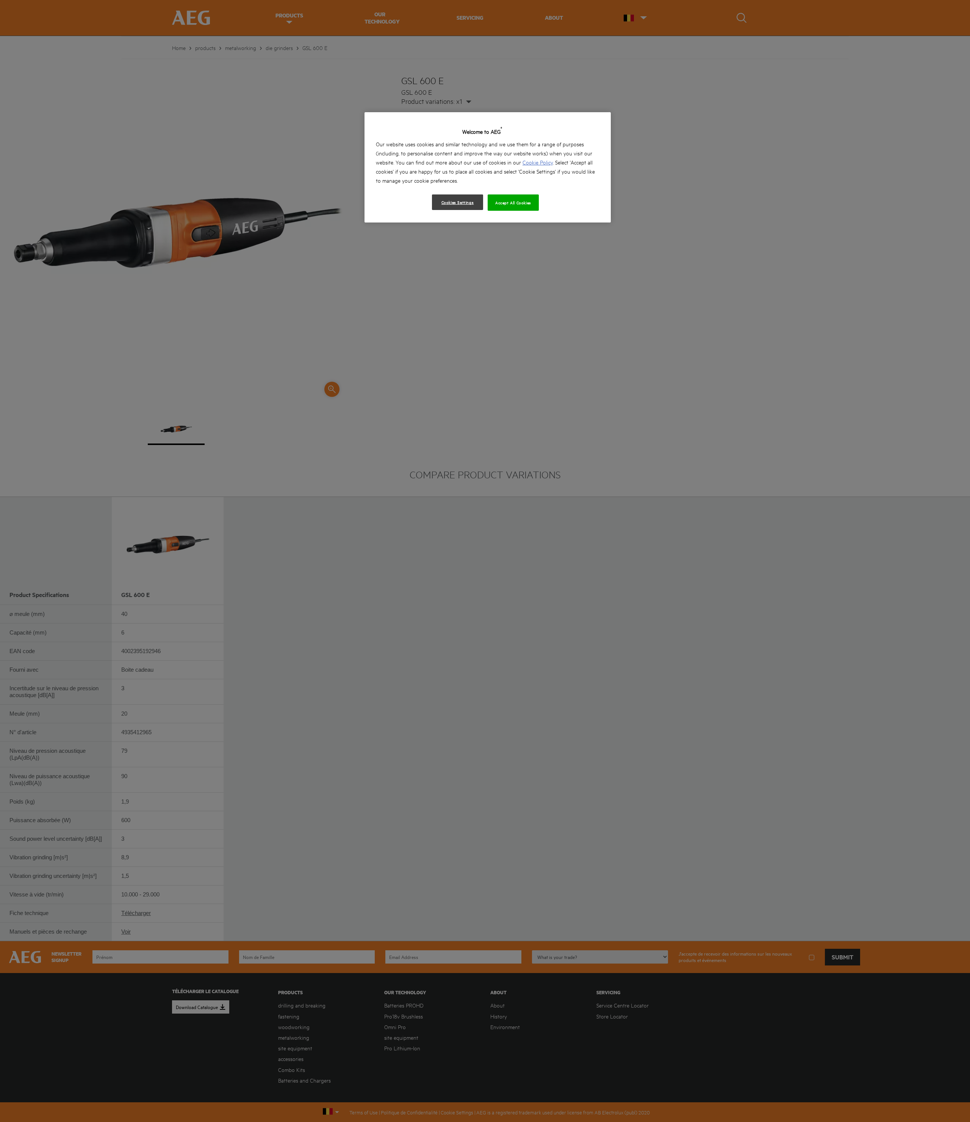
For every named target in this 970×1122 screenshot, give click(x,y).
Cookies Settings (457, 202)
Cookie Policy (538, 162)
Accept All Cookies (513, 202)
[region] (488, 167)
